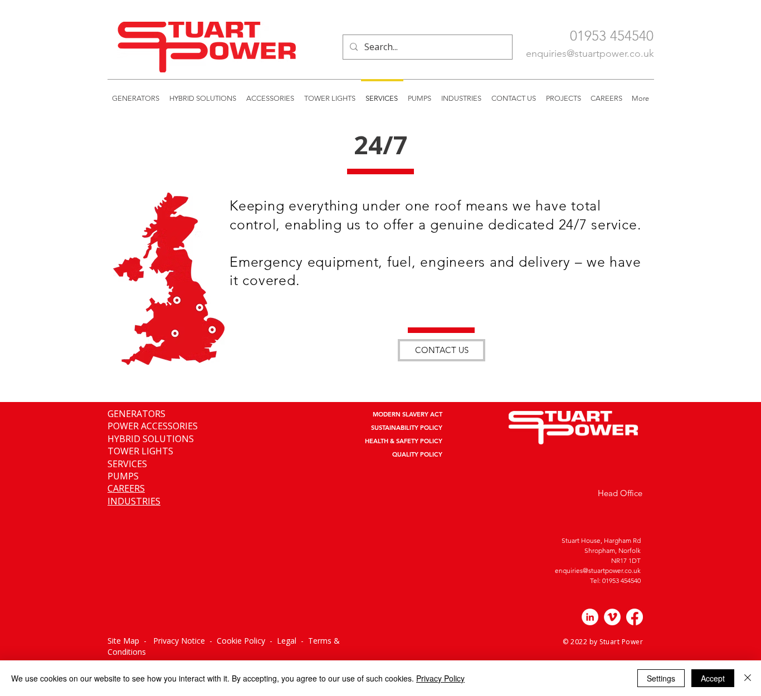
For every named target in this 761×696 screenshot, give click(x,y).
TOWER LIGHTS (140, 451)
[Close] (747, 678)
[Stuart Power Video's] (612, 617)
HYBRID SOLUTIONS (151, 439)
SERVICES (127, 464)
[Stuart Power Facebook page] (634, 617)
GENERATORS (136, 414)
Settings (661, 678)
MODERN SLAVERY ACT (407, 414)
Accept (713, 678)
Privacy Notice (179, 640)
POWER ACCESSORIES (153, 426)
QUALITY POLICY (417, 454)
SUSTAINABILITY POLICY (406, 428)
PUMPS (123, 476)
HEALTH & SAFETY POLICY (403, 441)
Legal (288, 640)
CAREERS (126, 488)
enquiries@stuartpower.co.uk (590, 53)
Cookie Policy (241, 640)
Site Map (123, 640)
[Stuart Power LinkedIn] (590, 617)
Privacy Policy (440, 678)
